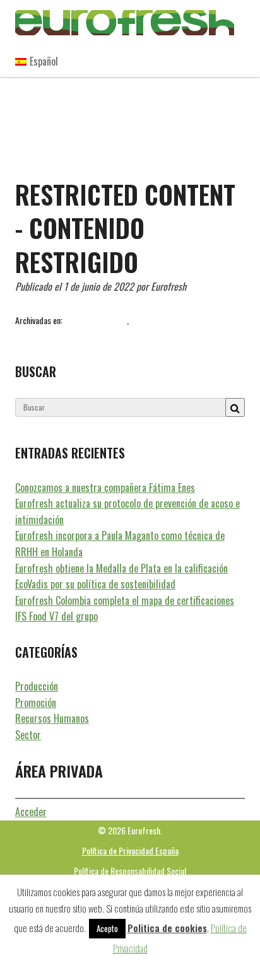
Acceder (31, 811)
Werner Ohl (215, 334)
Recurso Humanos (163, 334)
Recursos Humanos (95, 320)
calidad (62, 334)
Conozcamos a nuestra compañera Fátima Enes (105, 487)
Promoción (35, 702)
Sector (28, 734)
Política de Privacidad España (130, 850)
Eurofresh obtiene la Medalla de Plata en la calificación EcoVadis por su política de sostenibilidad (121, 576)
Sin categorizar (156, 320)
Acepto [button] (107, 928)
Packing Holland (104, 334)
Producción (36, 686)
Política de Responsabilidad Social (130, 870)
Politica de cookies (167, 928)
